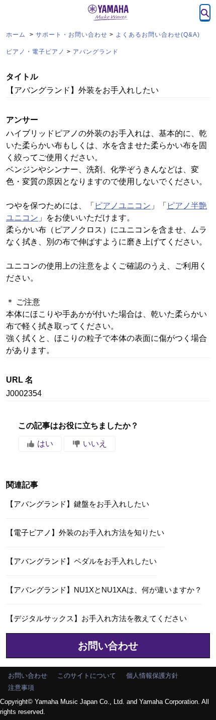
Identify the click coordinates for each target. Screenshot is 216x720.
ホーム (17, 34)
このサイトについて (86, 675)
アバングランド (96, 51)
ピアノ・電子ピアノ (35, 51)
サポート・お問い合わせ (71, 34)
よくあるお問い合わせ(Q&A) (158, 34)
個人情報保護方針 (152, 675)
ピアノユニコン (122, 205)
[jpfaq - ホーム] (108, 13)
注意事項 (21, 687)
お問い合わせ (108, 645)
